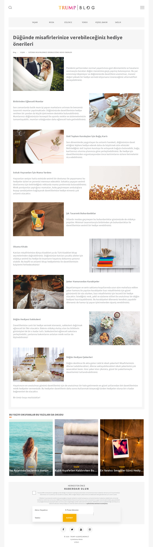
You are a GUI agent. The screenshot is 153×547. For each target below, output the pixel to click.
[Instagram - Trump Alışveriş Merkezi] (90, 530)
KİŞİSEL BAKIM (101, 22)
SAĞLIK (118, 22)
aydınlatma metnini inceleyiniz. (97, 503)
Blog (14, 52)
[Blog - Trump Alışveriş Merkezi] (76, 7)
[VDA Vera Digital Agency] (76, 542)
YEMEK (85, 22)
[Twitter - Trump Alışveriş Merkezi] (72, 530)
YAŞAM (35, 22)
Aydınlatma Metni (76, 539)
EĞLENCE (68, 22)
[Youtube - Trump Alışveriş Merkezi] (81, 530)
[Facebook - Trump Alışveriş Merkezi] (63, 530)
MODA (51, 22)
